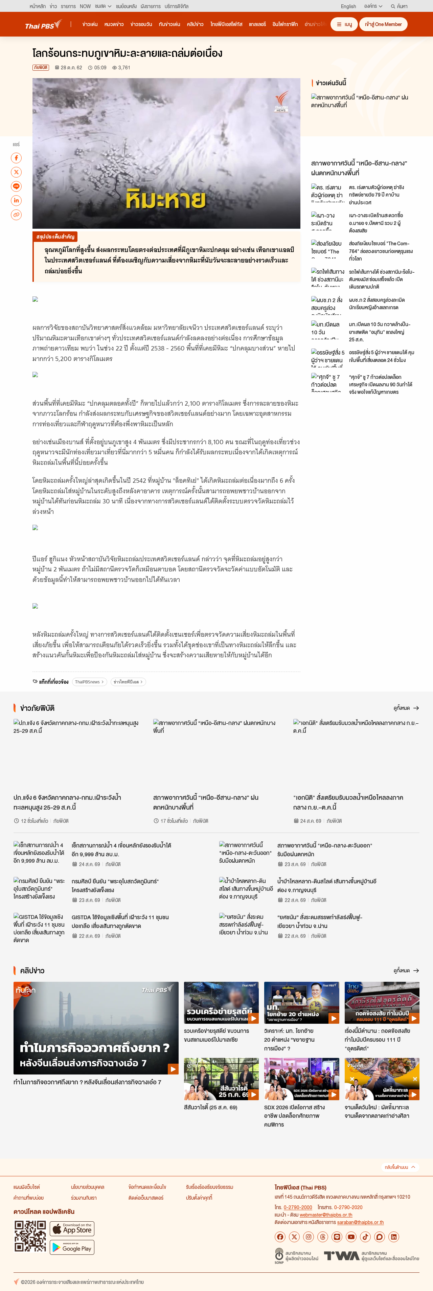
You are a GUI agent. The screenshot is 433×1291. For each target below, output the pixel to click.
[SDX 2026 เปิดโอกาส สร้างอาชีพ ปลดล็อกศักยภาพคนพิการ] (301, 1079)
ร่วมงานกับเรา (84, 1197)
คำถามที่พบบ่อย (29, 1197)
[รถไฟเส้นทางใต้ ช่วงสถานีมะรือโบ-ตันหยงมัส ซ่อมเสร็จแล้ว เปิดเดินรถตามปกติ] (328, 277)
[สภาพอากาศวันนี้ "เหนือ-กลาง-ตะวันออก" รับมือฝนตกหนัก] (246, 856)
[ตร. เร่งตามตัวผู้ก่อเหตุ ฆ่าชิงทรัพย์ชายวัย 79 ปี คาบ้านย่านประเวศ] (328, 192)
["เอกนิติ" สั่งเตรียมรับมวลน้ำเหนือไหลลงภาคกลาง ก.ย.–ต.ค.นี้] (356, 754)
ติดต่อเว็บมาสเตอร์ (146, 1197)
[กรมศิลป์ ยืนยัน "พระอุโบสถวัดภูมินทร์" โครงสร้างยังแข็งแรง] (41, 892)
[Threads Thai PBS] (322, 1236)
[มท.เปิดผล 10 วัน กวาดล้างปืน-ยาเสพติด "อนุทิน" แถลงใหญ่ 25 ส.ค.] (328, 329)
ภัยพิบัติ (40, 67)
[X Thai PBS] (294, 1236)
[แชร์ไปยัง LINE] (16, 186)
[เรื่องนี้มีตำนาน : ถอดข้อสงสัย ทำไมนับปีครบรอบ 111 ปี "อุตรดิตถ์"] (382, 1003)
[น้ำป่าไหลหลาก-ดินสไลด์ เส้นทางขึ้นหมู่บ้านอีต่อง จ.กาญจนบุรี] (246, 892)
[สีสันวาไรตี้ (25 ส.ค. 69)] (221, 1079)
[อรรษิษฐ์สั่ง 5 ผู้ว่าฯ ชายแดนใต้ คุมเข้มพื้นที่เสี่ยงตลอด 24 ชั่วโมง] (328, 357)
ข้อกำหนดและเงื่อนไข (147, 1186)
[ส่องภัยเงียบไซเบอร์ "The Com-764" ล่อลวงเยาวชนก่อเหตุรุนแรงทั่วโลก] (328, 249)
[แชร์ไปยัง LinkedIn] (16, 200)
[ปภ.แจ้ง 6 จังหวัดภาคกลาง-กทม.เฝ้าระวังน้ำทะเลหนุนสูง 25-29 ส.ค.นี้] (77, 754)
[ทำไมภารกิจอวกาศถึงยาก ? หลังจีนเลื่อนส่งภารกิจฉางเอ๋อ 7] (96, 1028)
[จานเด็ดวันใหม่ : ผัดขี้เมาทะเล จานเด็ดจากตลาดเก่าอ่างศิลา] (382, 1079)
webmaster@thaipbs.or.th (326, 1214)
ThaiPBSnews (87, 682)
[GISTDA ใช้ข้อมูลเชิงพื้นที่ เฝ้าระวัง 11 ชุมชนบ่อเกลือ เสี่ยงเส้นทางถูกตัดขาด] (41, 928)
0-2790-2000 (298, 1207)
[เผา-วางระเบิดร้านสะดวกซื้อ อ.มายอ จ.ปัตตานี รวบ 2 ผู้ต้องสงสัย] (328, 220)
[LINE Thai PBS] (337, 1236)
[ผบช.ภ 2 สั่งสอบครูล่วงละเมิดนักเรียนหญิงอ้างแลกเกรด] (328, 305)
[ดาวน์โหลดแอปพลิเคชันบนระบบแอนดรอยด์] (72, 1247)
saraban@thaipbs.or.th (360, 1222)
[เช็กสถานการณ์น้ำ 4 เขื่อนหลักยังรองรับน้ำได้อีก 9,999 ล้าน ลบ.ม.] (41, 856)
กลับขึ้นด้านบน (396, 1167)
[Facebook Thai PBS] (280, 1236)
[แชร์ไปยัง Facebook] (16, 157)
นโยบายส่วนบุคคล (87, 1186)
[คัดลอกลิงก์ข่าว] (16, 214)
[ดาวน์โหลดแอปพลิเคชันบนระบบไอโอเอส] (72, 1228)
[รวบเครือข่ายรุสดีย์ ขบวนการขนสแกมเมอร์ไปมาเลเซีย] (221, 1003)
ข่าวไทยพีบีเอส (126, 682)
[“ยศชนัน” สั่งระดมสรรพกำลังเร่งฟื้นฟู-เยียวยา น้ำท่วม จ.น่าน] (246, 928)
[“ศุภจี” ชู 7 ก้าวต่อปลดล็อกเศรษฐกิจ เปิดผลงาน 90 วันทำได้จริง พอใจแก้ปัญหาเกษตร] (328, 382)
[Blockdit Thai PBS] (379, 1236)
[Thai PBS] (44, 24)
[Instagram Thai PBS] (308, 1236)
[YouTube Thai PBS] (351, 1236)
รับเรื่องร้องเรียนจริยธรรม (209, 1186)
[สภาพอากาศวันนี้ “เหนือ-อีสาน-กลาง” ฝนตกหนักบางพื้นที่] (366, 124)
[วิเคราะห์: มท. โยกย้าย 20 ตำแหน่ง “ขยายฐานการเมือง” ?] (301, 1003)
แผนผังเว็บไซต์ (27, 1186)
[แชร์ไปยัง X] (16, 171)
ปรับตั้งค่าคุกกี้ (199, 1197)
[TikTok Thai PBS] (365, 1236)
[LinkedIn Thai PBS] (393, 1236)
